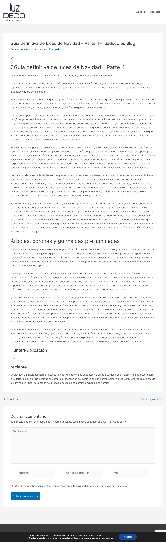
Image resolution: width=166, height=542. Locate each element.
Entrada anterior (14, 399)
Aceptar (128, 536)
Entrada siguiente (150, 399)
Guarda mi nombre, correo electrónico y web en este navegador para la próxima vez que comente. (71, 485)
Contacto (155, 11)
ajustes (109, 538)
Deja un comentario (22, 49)
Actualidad (41, 49)
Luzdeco (140, 11)
